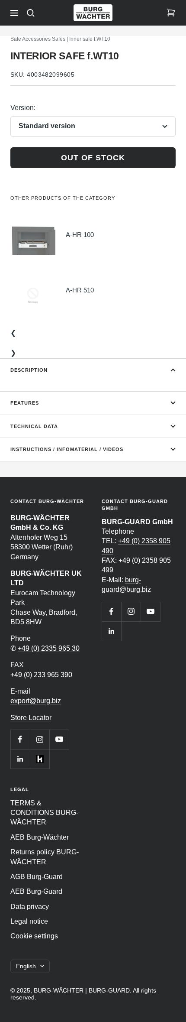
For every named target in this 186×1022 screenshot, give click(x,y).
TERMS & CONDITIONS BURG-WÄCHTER (44, 812)
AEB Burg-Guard (36, 891)
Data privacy (29, 906)
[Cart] (171, 13)
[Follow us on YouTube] (59, 739)
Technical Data (34, 426)
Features (24, 403)
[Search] (31, 13)
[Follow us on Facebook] (20, 739)
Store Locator (30, 717)
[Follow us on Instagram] (39, 739)
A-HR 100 (80, 234)
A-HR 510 (80, 290)
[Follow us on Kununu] (39, 759)
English (26, 966)
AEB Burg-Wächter (39, 837)
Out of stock (93, 157)
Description (29, 370)
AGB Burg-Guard (36, 876)
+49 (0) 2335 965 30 (49, 648)
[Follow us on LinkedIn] (20, 759)
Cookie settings (34, 936)
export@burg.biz (35, 700)
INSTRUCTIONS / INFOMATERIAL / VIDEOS (66, 449)
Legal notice (29, 921)
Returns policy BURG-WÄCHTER (44, 856)
